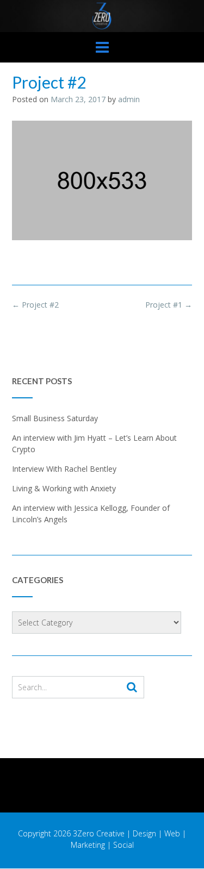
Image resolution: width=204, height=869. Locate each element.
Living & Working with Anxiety (64, 488)
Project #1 (168, 304)
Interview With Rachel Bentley (64, 469)
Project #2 (35, 304)
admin (129, 99)
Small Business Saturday (55, 418)
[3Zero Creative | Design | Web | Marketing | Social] (102, 16)
